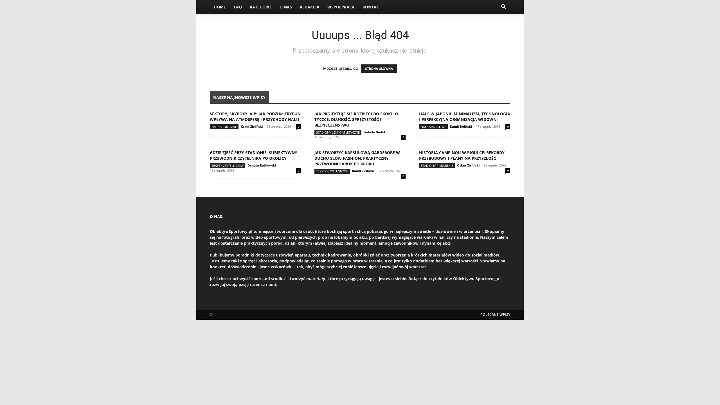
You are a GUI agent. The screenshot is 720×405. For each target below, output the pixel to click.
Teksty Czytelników (228, 165)
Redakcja (310, 7)
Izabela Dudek (375, 132)
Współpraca (341, 7)
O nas (286, 7)
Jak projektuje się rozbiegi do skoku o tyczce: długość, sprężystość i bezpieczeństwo (356, 119)
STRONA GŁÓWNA (379, 69)
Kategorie (261, 7)
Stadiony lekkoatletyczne (338, 132)
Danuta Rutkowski (262, 165)
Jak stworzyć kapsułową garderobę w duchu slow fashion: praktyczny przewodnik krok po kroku (357, 158)
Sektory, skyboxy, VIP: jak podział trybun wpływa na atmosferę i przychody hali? (255, 116)
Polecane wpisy (495, 314)
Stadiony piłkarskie (437, 165)
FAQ (238, 7)
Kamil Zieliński (252, 126)
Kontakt (372, 7)
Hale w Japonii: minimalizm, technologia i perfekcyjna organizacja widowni (464, 116)
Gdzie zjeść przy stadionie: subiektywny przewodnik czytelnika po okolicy (253, 155)
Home (220, 7)
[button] (503, 7)
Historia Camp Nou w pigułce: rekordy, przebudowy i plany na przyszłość (462, 155)
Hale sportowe (224, 127)
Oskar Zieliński (468, 165)
